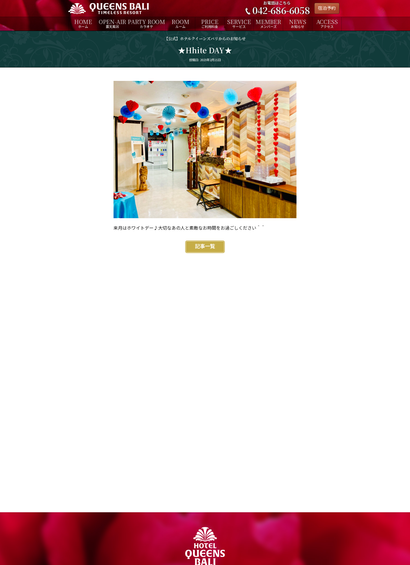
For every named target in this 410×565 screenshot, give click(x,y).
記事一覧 (205, 246)
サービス (239, 23)
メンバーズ (268, 23)
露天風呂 (112, 23)
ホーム (83, 23)
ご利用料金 (209, 23)
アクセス (327, 23)
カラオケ (146, 23)
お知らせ (297, 23)
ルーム (180, 23)
